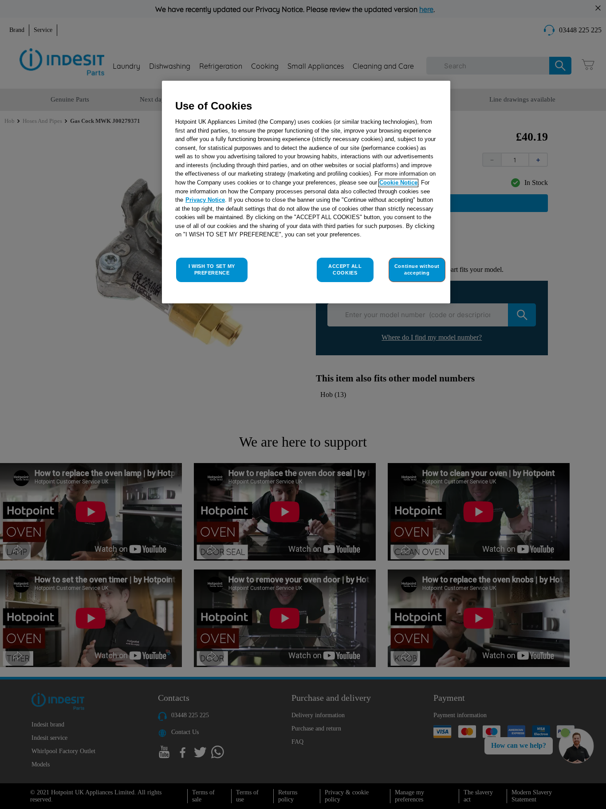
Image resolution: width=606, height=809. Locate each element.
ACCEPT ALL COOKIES (345, 269)
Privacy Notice (205, 200)
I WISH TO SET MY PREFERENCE (212, 269)
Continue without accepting (417, 269)
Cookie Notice (398, 183)
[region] (306, 192)
